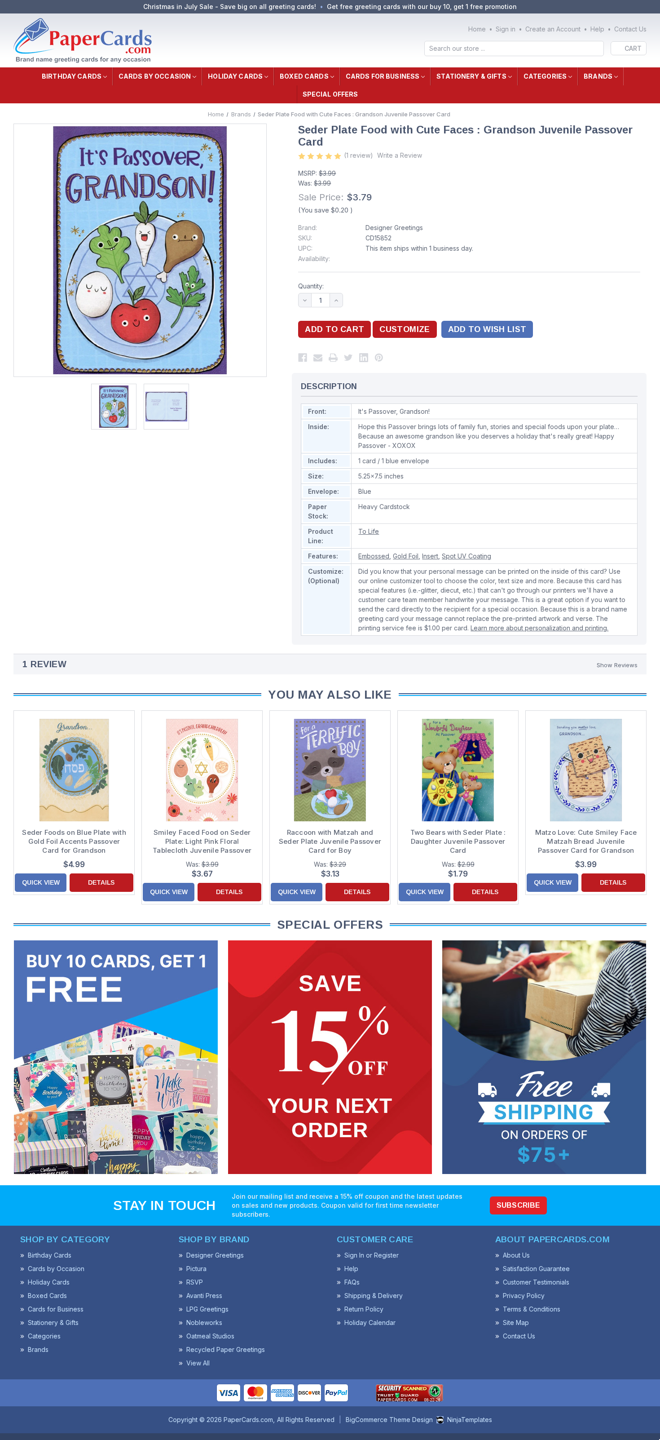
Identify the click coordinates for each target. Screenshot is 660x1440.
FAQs (352, 1282)
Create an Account (553, 29)
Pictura (196, 1268)
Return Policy (363, 1309)
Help (597, 29)
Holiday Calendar (370, 1322)
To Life (368, 531)
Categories (545, 76)
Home (477, 29)
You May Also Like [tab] (330, 694)
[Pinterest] (378, 357)
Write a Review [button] (399, 155)
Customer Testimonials (536, 1282)
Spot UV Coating (466, 556)
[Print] (333, 357)
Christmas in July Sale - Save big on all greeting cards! (229, 6)
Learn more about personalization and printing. (539, 628)
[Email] (317, 357)
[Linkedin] (363, 357)
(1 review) (358, 155)
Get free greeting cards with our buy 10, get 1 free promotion (422, 6)
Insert (430, 556)
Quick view (41, 882)
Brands (598, 76)
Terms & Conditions (531, 1309)
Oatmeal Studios (210, 1336)
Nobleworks (204, 1322)
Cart (633, 48)
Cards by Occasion (155, 76)
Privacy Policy (524, 1295)
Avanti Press (204, 1295)
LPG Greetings (207, 1309)
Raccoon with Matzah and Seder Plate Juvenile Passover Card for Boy (330, 841)
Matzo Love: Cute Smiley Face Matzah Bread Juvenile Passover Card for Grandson (586, 841)
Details (101, 882)
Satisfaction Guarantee (536, 1268)
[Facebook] (302, 357)
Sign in (505, 29)
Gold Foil (405, 556)
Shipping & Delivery (373, 1295)
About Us (516, 1255)
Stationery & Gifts (471, 76)
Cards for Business (383, 76)
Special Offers (330, 94)
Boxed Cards (304, 76)
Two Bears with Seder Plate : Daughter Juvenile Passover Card (458, 841)
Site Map (516, 1322)
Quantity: (311, 286)
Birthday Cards (71, 76)
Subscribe (519, 1205)
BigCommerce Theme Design (389, 1419)
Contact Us (630, 29)
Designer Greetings (394, 227)
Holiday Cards (235, 76)
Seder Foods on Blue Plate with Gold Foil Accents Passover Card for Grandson (74, 841)
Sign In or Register (371, 1255)
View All (198, 1363)
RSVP (194, 1282)
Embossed (373, 556)
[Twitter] (348, 357)
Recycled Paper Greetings (225, 1349)
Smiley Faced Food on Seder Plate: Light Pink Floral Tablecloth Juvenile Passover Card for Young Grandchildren (202, 841)
